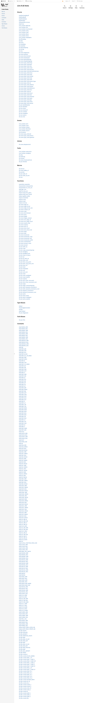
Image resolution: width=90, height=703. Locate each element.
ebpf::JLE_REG (22, 468)
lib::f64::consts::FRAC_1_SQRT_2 (27, 659)
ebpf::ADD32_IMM (23, 327)
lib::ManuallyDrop (23, 47)
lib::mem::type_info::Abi (25, 134)
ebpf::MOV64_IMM (23, 563)
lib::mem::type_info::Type (25, 100)
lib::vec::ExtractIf (23, 110)
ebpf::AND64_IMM (23, 337)
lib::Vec (21, 51)
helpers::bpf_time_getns (25, 192)
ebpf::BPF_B (22, 360)
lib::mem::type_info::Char (25, 66)
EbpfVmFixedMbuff (24, 15)
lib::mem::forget (23, 216)
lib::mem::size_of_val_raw (25, 230)
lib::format (21, 168)
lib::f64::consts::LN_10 (24, 681)
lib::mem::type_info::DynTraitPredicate (29, 71)
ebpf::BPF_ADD (22, 350)
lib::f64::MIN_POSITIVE (24, 647)
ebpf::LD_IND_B (23, 533)
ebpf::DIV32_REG (23, 435)
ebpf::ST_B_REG (23, 597)
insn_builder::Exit (23, 27)
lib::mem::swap (23, 231)
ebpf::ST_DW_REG (23, 600)
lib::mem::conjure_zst (24, 209)
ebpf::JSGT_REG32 (23, 504)
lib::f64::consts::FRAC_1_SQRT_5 (27, 664)
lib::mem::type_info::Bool (25, 64)
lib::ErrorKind (22, 132)
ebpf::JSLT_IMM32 (23, 514)
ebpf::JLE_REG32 (23, 470)
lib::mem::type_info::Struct (26, 93)
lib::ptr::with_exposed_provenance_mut (29, 289)
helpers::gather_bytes (24, 196)
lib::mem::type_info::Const (25, 68)
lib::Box (21, 41)
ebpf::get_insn (22, 189)
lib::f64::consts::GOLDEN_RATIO (27, 679)
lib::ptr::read (22, 273)
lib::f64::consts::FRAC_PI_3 (25, 673)
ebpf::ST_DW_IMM (23, 598)
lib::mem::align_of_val (24, 206)
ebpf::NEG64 (22, 575)
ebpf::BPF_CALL (23, 362)
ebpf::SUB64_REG (23, 617)
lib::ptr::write (22, 294)
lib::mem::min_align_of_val (26, 221)
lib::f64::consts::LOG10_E (25, 686)
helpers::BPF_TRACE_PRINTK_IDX (27, 629)
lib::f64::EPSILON (23, 632)
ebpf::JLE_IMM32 (23, 467)
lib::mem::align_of (23, 204)
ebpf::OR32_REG (23, 578)
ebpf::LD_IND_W (23, 538)
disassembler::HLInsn (24, 22)
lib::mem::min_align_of (25, 219)
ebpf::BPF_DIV (22, 366)
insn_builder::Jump (24, 30)
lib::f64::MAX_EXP (23, 640)
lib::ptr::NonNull (23, 106)
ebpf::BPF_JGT (22, 382)
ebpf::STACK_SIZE (23, 593)
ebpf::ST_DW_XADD (23, 602)
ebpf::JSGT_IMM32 (23, 500)
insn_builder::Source (24, 130)
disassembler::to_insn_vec (25, 187)
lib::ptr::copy (22, 248)
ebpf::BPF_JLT (22, 386)
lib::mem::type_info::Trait (25, 95)
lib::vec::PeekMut (23, 113)
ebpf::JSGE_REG (23, 495)
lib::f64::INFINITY (23, 634)
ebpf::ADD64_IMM (23, 330)
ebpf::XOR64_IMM (23, 624)
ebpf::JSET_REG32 (23, 490)
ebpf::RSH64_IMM (23, 590)
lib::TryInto (21, 158)
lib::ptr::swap (22, 284)
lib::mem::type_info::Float (25, 78)
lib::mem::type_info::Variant (26, 103)
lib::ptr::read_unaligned (25, 275)
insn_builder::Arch (23, 124)
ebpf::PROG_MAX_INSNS (25, 583)
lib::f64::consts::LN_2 (24, 683)
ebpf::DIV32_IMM (23, 433)
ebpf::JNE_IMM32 (23, 480)
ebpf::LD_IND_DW (23, 534)
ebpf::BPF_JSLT (22, 399)
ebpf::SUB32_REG (23, 614)
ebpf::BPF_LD (22, 403)
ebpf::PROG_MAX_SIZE (24, 585)
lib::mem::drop (23, 214)
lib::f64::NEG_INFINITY (24, 651)
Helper (20, 306)
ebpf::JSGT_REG (23, 502)
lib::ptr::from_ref (23, 265)
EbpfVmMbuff (22, 17)
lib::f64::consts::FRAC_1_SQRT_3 (27, 662)
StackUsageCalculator (24, 307)
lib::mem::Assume (23, 54)
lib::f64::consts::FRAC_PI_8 (25, 678)
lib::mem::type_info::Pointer (26, 86)
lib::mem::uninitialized (25, 241)
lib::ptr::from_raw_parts (25, 262)
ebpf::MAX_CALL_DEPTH (25, 551)
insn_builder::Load (23, 32)
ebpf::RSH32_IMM (23, 587)
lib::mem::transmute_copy (25, 236)
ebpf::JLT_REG (22, 475)
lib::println (21, 172)
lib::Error (21, 42)
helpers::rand (22, 199)
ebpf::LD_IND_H (23, 536)
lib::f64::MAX (22, 637)
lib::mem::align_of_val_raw (25, 208)
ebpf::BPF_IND (22, 376)
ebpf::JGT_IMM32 (23, 460)
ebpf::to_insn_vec (23, 191)
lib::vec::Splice (22, 115)
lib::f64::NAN (22, 649)
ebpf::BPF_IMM (22, 374)
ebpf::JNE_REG (22, 482)
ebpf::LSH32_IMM (23, 544)
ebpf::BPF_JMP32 (23, 389)
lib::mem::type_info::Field (25, 74)
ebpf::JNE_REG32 (23, 484)
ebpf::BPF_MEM (23, 408)
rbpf (6, 4)
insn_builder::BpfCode (24, 25)
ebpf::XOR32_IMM (23, 620)
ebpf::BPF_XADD (23, 428)
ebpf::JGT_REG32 (23, 463)
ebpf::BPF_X (22, 426)
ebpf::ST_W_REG (23, 608)
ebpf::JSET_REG (23, 489)
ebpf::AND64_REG (23, 339)
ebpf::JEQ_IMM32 (23, 447)
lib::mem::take (22, 233)
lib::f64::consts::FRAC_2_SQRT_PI (27, 669)
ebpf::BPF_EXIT (22, 371)
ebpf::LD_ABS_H (23, 522)
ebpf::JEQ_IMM (22, 445)
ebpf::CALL (21, 431)
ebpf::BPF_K (22, 401)
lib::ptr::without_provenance (26, 290)
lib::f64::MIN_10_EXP (24, 644)
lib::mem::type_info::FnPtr (25, 79)
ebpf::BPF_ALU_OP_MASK (25, 355)
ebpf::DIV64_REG (23, 438)
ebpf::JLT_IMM (22, 472)
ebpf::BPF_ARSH (23, 359)
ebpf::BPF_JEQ (22, 379)
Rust (73, 1)
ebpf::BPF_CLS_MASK (24, 364)
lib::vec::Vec (22, 116)
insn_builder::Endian (24, 127)
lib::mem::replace (23, 224)
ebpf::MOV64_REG (23, 565)
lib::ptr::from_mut (23, 260)
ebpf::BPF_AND (22, 357)
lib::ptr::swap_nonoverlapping (26, 285)
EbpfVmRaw (22, 20)
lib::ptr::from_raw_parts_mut (26, 263)
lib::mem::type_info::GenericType (27, 81)
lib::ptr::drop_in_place (24, 255)
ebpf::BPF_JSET (22, 393)
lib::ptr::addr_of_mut (24, 175)
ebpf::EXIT (21, 440)
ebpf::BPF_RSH (22, 418)
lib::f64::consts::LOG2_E (25, 689)
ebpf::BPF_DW (22, 367)
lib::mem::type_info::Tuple (25, 98)
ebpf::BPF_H (22, 372)
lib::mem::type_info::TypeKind (26, 137)
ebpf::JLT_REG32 (23, 477)
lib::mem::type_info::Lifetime (26, 84)
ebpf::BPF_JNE (22, 391)
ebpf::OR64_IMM (23, 580)
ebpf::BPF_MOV (23, 411)
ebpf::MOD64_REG (23, 558)
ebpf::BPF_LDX (22, 404)
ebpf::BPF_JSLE (22, 398)
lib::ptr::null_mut (23, 272)
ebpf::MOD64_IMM (23, 556)
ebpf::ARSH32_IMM (23, 340)
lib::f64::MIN (22, 642)
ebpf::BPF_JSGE (23, 394)
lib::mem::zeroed (23, 245)
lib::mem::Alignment (24, 52)
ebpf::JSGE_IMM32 (23, 494)
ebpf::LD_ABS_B (23, 519)
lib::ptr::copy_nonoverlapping (26, 250)
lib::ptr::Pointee (23, 161)
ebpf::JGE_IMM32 (23, 453)
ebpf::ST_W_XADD (23, 610)
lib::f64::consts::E (23, 654)
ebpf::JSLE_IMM (23, 506)
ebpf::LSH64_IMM (23, 548)
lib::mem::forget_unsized (25, 218)
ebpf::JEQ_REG (22, 448)
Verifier (21, 309)
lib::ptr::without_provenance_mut (27, 292)
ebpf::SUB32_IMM (23, 612)
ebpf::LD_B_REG (23, 526)
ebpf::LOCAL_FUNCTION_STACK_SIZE (28, 543)
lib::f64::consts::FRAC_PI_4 (25, 674)
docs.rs (67, 1)
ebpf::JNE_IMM (22, 479)
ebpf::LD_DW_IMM (23, 527)
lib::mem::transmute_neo (25, 238)
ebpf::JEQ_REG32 (23, 450)
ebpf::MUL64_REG (23, 571)
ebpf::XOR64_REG (23, 625)
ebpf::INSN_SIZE (23, 441)
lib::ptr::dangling (23, 251)
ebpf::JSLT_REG (22, 516)
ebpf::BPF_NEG (22, 414)
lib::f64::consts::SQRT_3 (25, 694)
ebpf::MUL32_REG (23, 568)
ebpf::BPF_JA (22, 377)
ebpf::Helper (22, 311)
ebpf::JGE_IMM (22, 452)
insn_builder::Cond (24, 125)
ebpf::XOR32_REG (23, 622)
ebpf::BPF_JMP (22, 387)
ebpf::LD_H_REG (23, 531)
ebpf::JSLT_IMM (23, 512)
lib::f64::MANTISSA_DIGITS (25, 635)
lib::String (21, 49)
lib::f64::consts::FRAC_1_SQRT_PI (27, 666)
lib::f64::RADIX (22, 652)
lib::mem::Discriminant (25, 56)
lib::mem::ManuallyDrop (25, 59)
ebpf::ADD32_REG (23, 328)
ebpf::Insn (21, 24)
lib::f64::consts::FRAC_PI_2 (25, 671)
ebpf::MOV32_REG (23, 561)
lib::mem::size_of (23, 226)
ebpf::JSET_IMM (23, 485)
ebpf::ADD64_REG (23, 332)
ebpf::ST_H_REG (23, 605)
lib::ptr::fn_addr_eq (24, 258)
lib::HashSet (22, 46)
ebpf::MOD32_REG (23, 554)
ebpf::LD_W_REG (23, 539)
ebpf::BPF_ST (22, 420)
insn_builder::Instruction (25, 151)
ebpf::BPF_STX (22, 421)
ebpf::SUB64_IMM (23, 615)
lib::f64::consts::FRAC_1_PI (25, 657)
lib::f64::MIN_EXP (23, 646)
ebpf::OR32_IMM (23, 576)
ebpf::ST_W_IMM (23, 607)
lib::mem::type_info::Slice (25, 89)
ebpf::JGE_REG (22, 455)
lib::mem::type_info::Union (25, 101)
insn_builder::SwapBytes (25, 37)
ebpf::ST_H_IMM (23, 603)
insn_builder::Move (24, 34)
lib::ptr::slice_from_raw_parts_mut (28, 282)
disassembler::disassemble (26, 186)
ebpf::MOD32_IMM (23, 553)
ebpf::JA (21, 443)
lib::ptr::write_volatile (24, 299)
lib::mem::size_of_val (24, 228)
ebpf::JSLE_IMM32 (23, 507)
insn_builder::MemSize (25, 129)
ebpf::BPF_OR (22, 416)
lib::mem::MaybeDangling (25, 61)
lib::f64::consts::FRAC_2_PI (25, 667)
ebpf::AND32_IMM (23, 333)
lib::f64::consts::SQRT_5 (25, 696)
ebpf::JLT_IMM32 (23, 474)
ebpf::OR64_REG (23, 581)
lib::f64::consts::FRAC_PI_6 (25, 676)
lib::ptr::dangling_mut (24, 253)
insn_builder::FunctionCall (25, 29)
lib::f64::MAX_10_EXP (24, 639)
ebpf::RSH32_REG (23, 588)
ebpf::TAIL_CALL (23, 619)
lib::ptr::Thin (22, 320)
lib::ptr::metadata (23, 268)
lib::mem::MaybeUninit (25, 144)
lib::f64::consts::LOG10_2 (25, 684)
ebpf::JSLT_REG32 (23, 517)
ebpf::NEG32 (22, 573)
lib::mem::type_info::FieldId (26, 76)
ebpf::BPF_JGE (22, 381)
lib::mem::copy (23, 211)
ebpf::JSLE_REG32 (23, 511)
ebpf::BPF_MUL (23, 413)
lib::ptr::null (22, 270)
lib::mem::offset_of (23, 170)
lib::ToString (22, 156)
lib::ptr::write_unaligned (25, 297)
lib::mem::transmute (24, 235)
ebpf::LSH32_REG (23, 546)
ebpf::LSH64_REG (23, 549)
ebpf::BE (21, 347)
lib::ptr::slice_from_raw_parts (26, 280)
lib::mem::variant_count (25, 243)
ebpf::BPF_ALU (22, 352)
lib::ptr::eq (21, 257)
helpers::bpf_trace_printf (25, 194)
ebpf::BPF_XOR (22, 430)
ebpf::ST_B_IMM (23, 595)
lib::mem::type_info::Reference (27, 88)
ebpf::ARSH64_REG (23, 345)
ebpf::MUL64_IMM (23, 570)
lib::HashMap (22, 44)
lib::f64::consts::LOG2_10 (25, 688)
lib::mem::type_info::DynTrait (26, 69)
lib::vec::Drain (22, 108)
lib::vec (21, 177)
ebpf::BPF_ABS (22, 349)
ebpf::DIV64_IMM (23, 436)
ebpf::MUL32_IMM (23, 566)
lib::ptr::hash (22, 267)
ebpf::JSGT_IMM (23, 499)
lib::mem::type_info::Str (25, 91)
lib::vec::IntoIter (23, 111)
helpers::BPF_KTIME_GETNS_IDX (27, 627)
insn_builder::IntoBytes (25, 153)
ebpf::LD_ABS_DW (23, 521)
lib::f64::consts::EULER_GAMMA (27, 656)
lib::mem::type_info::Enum (25, 73)
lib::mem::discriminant (25, 213)
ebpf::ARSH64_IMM (24, 344)
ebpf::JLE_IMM (22, 465)
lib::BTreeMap (22, 39)
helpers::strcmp (23, 203)
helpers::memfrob (23, 197)
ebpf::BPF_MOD (23, 409)
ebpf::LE (21, 541)
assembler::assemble (24, 184)
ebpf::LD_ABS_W (23, 524)
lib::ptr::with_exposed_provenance (28, 287)
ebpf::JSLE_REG (23, 509)
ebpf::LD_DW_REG (23, 529)
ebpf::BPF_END (22, 369)
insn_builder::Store (24, 35)
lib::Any (21, 155)
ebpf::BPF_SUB (22, 423)
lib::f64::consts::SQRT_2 (25, 693)
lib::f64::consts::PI (23, 691)
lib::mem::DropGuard (24, 57)
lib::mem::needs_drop (24, 223)
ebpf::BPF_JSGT (23, 396)
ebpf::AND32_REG (23, 335)
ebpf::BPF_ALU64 (23, 354)
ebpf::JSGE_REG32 (23, 497)
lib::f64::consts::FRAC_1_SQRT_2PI (27, 661)
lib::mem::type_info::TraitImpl (26, 96)
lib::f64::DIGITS (22, 630)
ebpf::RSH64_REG (23, 592)
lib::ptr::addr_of (23, 174)
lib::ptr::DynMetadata (24, 105)
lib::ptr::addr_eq (23, 246)
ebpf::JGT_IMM (22, 458)
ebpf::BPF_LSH (22, 406)
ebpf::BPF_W (22, 425)
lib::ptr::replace (23, 278)
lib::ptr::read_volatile (24, 277)
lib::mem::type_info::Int (25, 83)
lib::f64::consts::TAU (24, 698)
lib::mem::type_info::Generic (26, 135)
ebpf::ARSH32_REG (23, 342)
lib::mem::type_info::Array (25, 62)
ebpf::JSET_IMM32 (23, 487)
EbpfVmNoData (23, 19)
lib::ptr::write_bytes (24, 295)
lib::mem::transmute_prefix (26, 240)
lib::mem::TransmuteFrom (25, 160)
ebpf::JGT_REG (22, 462)
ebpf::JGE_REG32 (23, 457)
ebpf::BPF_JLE (22, 384)
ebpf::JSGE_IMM (23, 492)
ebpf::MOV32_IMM (23, 560)
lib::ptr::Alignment (23, 313)
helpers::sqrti (22, 201)
